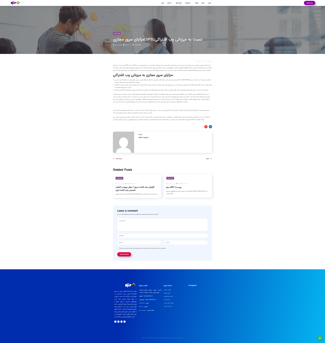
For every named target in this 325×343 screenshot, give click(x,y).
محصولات (187, 3)
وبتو (163, 3)
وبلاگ (196, 3)
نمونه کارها (179, 3)
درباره (203, 3)
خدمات (169, 3)
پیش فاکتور (309, 3)
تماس (209, 3)
